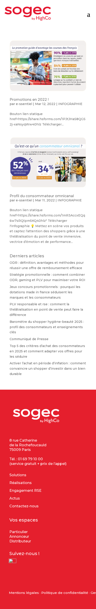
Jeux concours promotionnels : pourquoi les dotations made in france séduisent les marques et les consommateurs (45, 292)
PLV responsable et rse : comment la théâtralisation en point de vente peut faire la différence (46, 309)
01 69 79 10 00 (30, 459)
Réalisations (20, 483)
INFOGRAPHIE (70, 104)
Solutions (17, 475)
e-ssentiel (24, 104)
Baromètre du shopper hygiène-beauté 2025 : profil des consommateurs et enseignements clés (47, 327)
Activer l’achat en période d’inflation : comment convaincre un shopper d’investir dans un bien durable (48, 368)
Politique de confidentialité (64, 593)
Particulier (18, 532)
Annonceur (19, 536)
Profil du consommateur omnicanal (42, 196)
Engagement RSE (25, 490)
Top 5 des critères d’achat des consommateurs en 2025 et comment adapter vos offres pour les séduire (47, 351)
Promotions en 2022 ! (29, 99)
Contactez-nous (24, 506)
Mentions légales (24, 593)
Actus (14, 498)
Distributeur (20, 541)
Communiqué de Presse (29, 339)
